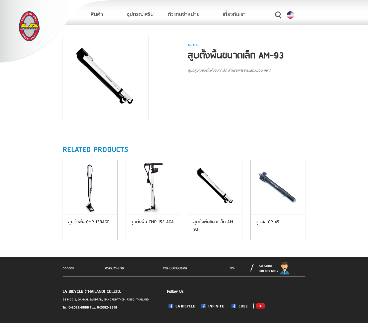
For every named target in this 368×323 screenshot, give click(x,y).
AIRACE (193, 45)
